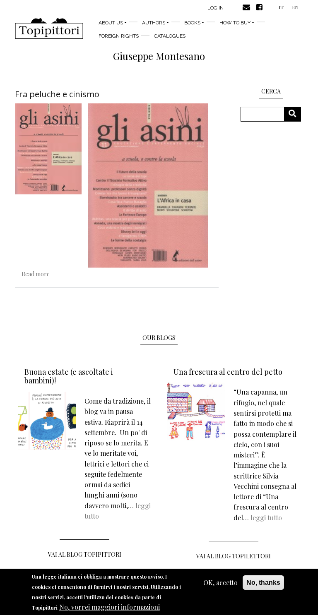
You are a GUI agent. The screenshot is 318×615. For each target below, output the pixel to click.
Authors (153, 23)
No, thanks (263, 582)
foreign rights (119, 36)
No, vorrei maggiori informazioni (109, 607)
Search (295, 114)
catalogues (170, 36)
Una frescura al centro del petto (227, 372)
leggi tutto (266, 517)
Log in (215, 8)
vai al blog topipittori (84, 554)
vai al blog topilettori (233, 556)
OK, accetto (220, 582)
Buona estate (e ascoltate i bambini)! (68, 376)
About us (111, 23)
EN (295, 7)
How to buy (235, 23)
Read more (36, 274)
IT (281, 7)
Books (192, 23)
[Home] (49, 28)
